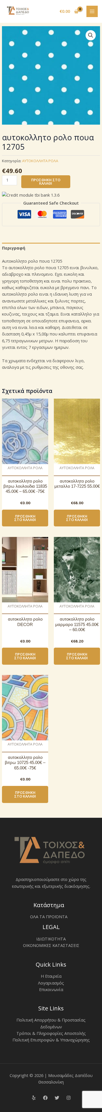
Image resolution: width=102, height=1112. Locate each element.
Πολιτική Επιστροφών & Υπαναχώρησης (51, 1040)
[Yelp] (33, 1097)
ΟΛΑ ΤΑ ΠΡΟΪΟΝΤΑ (48, 916)
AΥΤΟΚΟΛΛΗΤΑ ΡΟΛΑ (40, 160)
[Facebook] (45, 1097)
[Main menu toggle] (92, 11)
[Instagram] (68, 1097)
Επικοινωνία (51, 989)
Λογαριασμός (51, 983)
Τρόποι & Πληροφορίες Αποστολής (51, 1033)
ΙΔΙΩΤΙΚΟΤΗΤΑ (51, 939)
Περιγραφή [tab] (13, 248)
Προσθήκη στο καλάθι (45, 181)
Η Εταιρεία (51, 976)
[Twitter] (57, 1097)
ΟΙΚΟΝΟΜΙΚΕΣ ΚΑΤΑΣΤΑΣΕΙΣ (51, 945)
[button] (91, 35)
